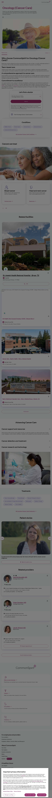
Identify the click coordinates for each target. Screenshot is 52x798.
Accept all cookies (42, 794)
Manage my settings (9, 794)
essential (23, 775)
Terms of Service (17, 791)
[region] (24, 782)
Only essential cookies (30, 794)
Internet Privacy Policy (8, 791)
